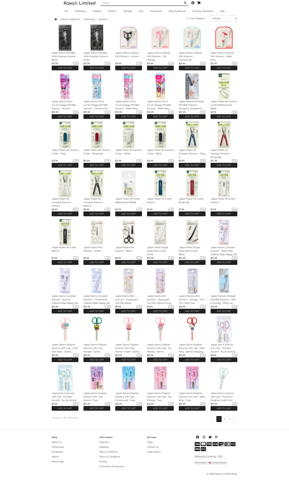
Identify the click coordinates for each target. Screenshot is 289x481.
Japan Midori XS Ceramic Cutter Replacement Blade (224, 105)
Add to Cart (65, 68)
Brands (177, 11)
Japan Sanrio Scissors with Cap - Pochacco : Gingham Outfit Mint (222, 397)
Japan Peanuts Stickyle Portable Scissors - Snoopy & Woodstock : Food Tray (191, 105)
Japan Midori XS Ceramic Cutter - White (128, 151)
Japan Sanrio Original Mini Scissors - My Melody (158, 56)
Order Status (154, 451)
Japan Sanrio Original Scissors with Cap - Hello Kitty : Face (192, 397)
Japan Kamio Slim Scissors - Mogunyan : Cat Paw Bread (127, 299)
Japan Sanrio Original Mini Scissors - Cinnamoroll (190, 56)
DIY (66, 11)
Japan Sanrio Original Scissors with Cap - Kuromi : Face (95, 397)
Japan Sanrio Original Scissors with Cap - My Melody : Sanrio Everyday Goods (159, 348)
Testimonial (58, 446)
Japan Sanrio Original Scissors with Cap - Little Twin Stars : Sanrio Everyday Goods (65, 348)
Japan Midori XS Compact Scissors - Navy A (192, 153)
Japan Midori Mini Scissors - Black (124, 249)
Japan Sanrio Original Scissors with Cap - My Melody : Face (159, 397)
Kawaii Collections (70, 19)
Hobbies (97, 11)
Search (55, 456)
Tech (141, 11)
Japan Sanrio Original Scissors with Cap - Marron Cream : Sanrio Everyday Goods (127, 348)
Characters (202, 11)
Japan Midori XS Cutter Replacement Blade (127, 200)
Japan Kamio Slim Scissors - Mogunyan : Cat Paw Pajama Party (159, 299)
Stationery (80, 11)
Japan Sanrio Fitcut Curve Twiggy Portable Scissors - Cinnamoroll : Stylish (95, 105)
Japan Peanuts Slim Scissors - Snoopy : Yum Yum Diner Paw (191, 299)
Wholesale (57, 451)
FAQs (150, 442)
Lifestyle (127, 11)
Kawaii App (58, 461)
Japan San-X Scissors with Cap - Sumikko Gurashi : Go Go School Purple (223, 348)
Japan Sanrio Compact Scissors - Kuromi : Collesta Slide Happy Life (65, 299)
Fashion (112, 11)
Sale (222, 11)
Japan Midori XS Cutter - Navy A (160, 200)
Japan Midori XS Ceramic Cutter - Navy (65, 151)
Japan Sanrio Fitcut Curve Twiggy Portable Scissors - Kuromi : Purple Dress (64, 105)
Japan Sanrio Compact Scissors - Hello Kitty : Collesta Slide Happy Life (224, 251)
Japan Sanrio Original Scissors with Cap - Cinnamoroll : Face (126, 397)
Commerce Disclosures (111, 466)
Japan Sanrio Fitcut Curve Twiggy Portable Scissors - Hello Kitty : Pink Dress (127, 105)
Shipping (104, 446)
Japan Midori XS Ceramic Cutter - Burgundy (96, 151)
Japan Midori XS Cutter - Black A (65, 249)
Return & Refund (108, 451)
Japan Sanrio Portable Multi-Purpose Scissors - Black (64, 56)
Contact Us (153, 446)
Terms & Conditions (109, 456)
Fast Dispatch (197, 18)
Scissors (103, 19)
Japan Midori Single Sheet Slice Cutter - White (157, 251)
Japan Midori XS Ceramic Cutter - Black (160, 151)
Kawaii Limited (80, 3)
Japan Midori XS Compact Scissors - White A (62, 202)
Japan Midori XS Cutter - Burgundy (192, 200)
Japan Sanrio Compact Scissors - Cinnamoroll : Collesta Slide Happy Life (96, 299)
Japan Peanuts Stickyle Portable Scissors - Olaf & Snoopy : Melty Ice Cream (223, 299)
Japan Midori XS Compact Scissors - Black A (93, 202)
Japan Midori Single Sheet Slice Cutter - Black (189, 251)
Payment (104, 442)
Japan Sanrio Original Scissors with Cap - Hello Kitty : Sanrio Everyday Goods (192, 348)
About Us (57, 442)
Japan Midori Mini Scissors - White (92, 249)
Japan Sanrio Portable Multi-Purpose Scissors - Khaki (96, 56)
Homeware (156, 11)
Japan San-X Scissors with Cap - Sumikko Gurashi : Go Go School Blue (64, 397)
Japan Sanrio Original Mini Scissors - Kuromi (127, 54)
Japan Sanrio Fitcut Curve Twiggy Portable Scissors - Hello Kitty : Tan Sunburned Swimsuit (160, 105)
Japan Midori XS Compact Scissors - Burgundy (221, 153)
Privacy (103, 461)
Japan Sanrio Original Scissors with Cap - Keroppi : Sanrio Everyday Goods (95, 348)
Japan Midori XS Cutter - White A (224, 200)
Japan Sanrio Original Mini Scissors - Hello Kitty (222, 56)
